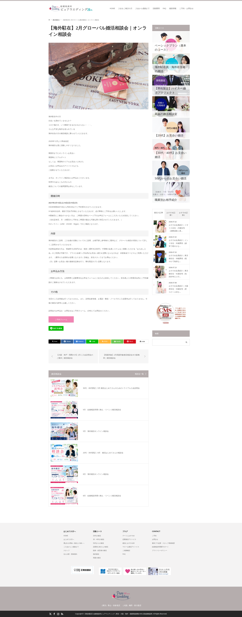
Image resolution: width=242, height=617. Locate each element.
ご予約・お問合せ (186, 8)
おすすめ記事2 (183, 213)
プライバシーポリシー (159, 550)
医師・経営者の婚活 (100, 550)
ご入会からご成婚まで (71, 547)
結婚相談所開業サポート (160, 547)
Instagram (58, 613)
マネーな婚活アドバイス (131, 547)
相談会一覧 (139, 374)
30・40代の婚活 (98, 539)
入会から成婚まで (142, 8)
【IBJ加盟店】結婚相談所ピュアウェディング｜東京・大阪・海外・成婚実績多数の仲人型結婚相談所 (118, 614)
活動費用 (156, 8)
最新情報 (172, 8)
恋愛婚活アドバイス (129, 539)
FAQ (164, 8)
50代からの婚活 (98, 543)
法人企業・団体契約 (70, 554)
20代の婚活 (97, 536)
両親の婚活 (97, 558)
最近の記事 (158, 212)
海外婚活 (96, 554)
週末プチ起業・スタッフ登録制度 (163, 543)
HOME (112, 8)
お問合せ (155, 539)
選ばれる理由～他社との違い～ (74, 543)
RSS (62, 613)
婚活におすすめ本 (129, 543)
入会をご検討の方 (125, 8)
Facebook (54, 613)
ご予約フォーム (61, 319)
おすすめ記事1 (171, 213)
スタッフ (67, 550)
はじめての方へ (69, 539)
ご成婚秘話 (126, 550)
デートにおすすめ (129, 536)
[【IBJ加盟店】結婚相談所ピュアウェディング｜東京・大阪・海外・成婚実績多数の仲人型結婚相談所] (93, 8)
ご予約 (154, 536)
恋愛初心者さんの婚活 (100, 547)
